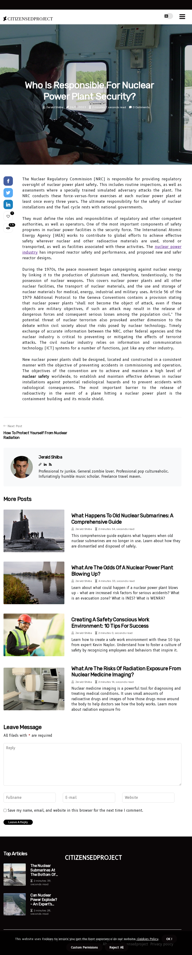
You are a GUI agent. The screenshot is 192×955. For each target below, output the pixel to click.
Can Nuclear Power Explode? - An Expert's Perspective (43, 900)
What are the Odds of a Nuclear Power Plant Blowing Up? (122, 570)
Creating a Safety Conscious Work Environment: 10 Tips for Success (110, 622)
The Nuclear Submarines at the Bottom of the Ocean (43, 870)
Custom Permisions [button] (84, 947)
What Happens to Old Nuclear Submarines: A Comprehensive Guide (122, 518)
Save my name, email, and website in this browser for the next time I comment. (75, 810)
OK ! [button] (169, 939)
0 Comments (141, 107)
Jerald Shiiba (54, 107)
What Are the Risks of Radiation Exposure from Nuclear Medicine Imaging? (126, 671)
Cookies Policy (147, 939)
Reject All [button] (117, 947)
